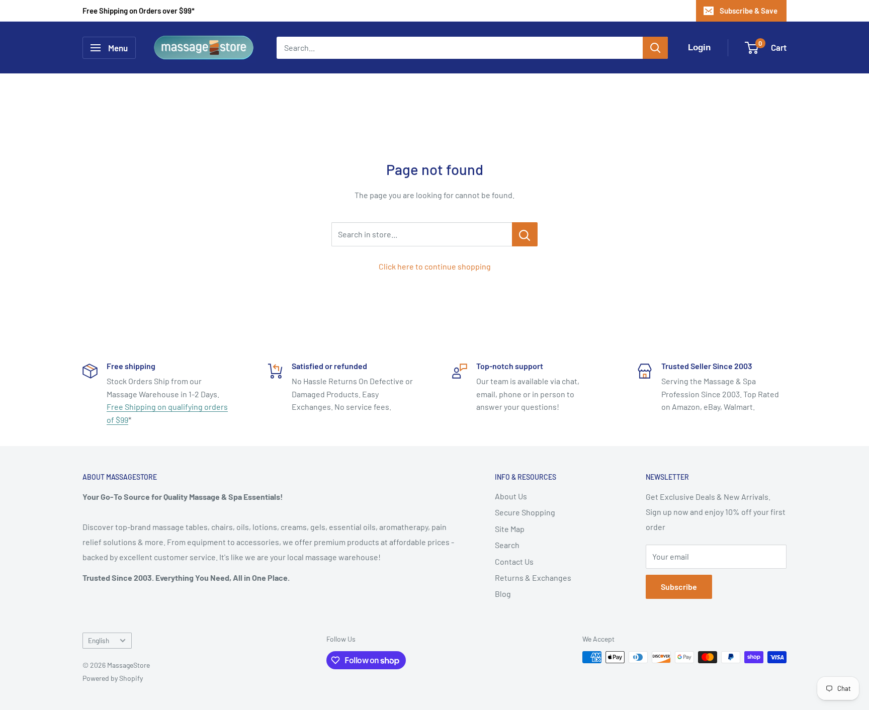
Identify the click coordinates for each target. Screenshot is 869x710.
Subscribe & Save (748, 10)
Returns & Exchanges (533, 577)
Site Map (510, 529)
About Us (511, 496)
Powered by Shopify (112, 678)
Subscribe (679, 586)
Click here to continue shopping (435, 266)
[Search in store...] (525, 234)
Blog (503, 593)
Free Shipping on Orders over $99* (138, 10)
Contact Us (514, 561)
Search (507, 545)
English (98, 640)
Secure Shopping (525, 512)
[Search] (655, 48)
